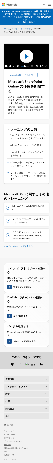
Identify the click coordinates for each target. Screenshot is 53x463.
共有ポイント (30, 75)
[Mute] (18, 66)
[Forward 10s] (6, 66)
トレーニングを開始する (24, 341)
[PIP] (41, 66)
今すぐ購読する (20, 316)
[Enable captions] (32, 66)
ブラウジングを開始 (22, 287)
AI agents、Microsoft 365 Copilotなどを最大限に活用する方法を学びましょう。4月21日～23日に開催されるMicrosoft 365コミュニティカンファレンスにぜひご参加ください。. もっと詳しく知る (26, 16)
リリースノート (9, 434)
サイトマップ (9, 431)
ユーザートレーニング (21, 28)
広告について (9, 455)
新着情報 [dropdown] (9, 379)
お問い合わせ (9, 438)
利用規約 (7, 445)
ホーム (7, 28)
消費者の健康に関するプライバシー (17, 448)
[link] (12, 364)
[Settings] (37, 66)
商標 (5, 451)
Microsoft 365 (15, 75)
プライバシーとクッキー (13, 441)
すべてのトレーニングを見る (17, 246)
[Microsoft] (10, 4)
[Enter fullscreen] (46, 66)
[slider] (10, 66)
